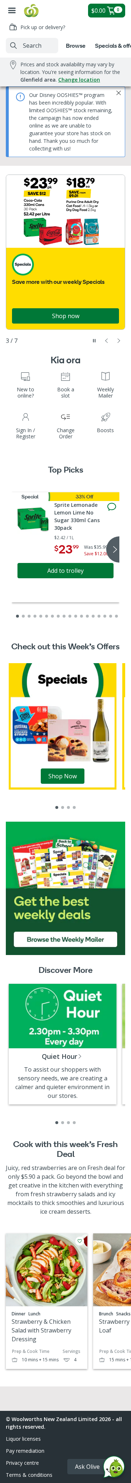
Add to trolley (65, 571)
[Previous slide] (106, 340)
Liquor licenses (23, 1438)
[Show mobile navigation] (12, 10)
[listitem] (56, 807)
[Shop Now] (62, 726)
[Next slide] (119, 340)
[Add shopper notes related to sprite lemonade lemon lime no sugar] (111, 507)
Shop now (65, 316)
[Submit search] (13, 45)
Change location (79, 79)
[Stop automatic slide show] (94, 340)
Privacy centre (22, 1462)
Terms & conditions (29, 1474)
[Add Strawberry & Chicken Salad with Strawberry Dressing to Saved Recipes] (79, 1241)
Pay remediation (25, 1450)
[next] (112, 549)
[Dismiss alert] (118, 93)
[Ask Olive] (114, 1468)
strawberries (49, 1168)
